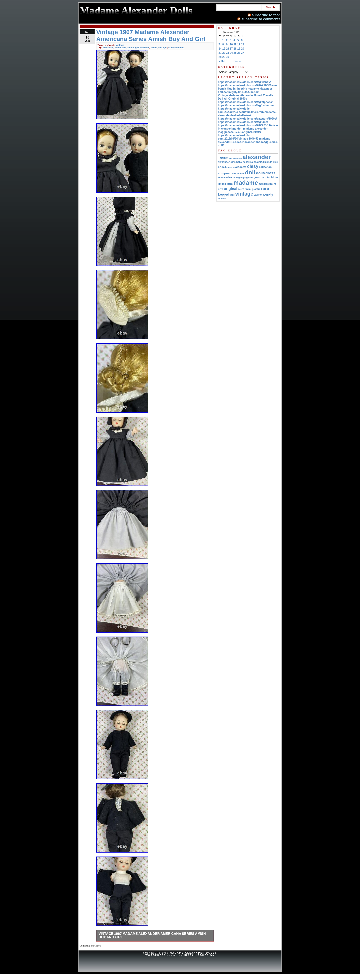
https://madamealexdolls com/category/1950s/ (247, 118)
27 (242, 52)
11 (235, 44)
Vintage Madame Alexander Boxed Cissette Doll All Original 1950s (245, 97)
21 (220, 52)
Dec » (237, 61)
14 (220, 48)
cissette (240, 167)
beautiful (259, 162)
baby (239, 162)
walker (258, 194)
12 (238, 44)
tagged (223, 194)
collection (265, 167)
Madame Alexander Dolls (193, 953)
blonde (268, 162)
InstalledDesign (199, 955)
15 (223, 48)
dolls (260, 173)
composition (227, 173)
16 (227, 48)
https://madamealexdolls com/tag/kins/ (243, 122)
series (154, 47)
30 (227, 57)
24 (231, 52)
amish (130, 47)
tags (232, 195)
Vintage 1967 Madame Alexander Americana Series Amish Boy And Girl (152, 935)
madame (144, 47)
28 (220, 57)
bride (221, 167)
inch (270, 177)
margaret (264, 183)
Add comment (176, 47)
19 (238, 48)
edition (222, 177)
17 (231, 48)
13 (242, 44)
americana (120, 47)
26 (238, 52)
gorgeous (247, 177)
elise (229, 177)
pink (248, 189)
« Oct (222, 61)
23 (227, 52)
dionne (240, 173)
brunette (230, 167)
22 (223, 52)
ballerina (248, 162)
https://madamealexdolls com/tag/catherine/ (246, 105)
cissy (252, 166)
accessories (235, 158)
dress (270, 173)
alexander (108, 47)
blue (275, 162)
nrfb (220, 189)
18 (235, 48)
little (229, 183)
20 (242, 48)
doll (250, 172)
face (235, 177)
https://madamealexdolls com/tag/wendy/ (244, 82)
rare (265, 188)
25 (235, 52)
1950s (223, 158)
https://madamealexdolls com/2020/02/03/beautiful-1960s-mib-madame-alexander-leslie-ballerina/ (247, 112)
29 (223, 57)
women (222, 198)
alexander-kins (227, 162)
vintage (120, 45)
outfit (242, 189)
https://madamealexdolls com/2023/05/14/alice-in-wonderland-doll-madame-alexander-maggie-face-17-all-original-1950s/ (248, 129)
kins (275, 177)
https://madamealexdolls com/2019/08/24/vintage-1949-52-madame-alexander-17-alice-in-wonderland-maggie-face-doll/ (248, 140)
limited (222, 183)
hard (263, 177)
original (230, 189)
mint (273, 183)
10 (231, 44)
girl (137, 47)
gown (257, 177)
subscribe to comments (260, 19)
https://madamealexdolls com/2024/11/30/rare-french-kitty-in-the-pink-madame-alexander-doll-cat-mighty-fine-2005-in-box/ (247, 89)
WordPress (155, 955)
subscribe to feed (266, 15)
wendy (267, 194)
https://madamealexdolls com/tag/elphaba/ (245, 102)
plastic (256, 189)
